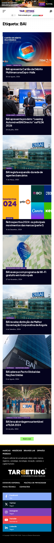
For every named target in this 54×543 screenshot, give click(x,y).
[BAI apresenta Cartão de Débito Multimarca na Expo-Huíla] (27, 49)
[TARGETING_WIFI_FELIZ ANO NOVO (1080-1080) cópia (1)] (27, 3)
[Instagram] (27, 512)
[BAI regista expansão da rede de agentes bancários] (27, 152)
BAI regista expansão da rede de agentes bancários (24, 174)
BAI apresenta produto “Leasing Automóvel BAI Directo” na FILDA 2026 (25, 122)
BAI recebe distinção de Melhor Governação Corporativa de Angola (26, 323)
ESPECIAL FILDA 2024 (14, 418)
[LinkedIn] (27, 528)
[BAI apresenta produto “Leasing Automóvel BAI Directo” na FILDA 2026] (27, 99)
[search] (51, 11)
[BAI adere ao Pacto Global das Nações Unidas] (27, 352)
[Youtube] (27, 520)
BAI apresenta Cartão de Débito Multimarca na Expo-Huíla (24, 70)
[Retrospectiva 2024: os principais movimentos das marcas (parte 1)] (27, 202)
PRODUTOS (17, 65)
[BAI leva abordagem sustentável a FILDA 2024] (27, 402)
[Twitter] (27, 504)
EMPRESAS (10, 318)
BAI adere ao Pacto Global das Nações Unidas (23, 373)
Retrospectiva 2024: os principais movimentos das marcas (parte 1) (25, 223)
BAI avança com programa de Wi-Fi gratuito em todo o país (26, 273)
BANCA (9, 65)
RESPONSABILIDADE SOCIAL (16, 268)
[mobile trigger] (5, 11)
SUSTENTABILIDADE (22, 368)
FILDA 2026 (11, 115)
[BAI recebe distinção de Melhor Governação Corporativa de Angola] (27, 302)
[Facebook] (27, 496)
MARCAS (9, 218)
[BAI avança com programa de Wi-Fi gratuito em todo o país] (27, 252)
